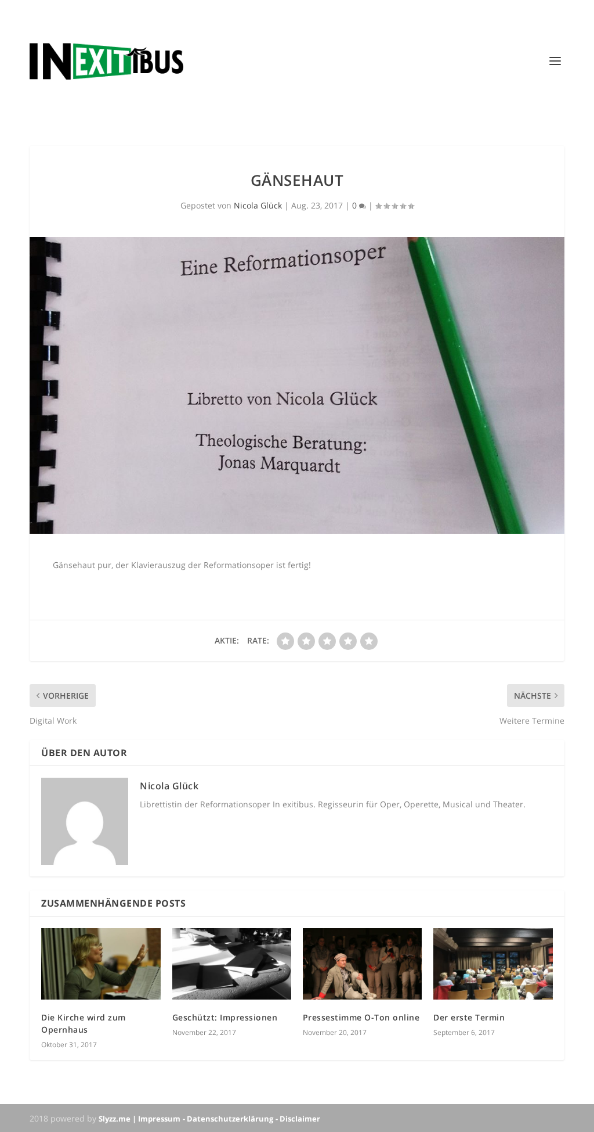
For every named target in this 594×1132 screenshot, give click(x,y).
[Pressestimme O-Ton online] (362, 964)
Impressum (159, 1118)
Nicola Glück (258, 205)
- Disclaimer (298, 1118)
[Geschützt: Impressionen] (231, 964)
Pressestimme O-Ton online (361, 1017)
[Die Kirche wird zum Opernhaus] (100, 964)
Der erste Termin (469, 1017)
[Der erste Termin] (492, 964)
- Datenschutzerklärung (228, 1118)
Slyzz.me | (118, 1118)
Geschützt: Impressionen (225, 1017)
